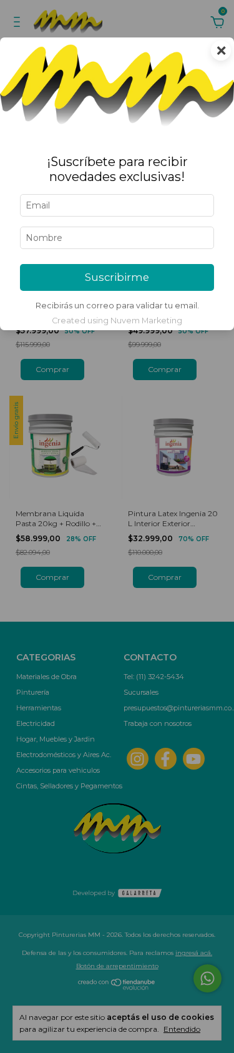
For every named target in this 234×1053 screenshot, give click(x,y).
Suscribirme (117, 277)
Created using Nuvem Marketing (117, 320)
